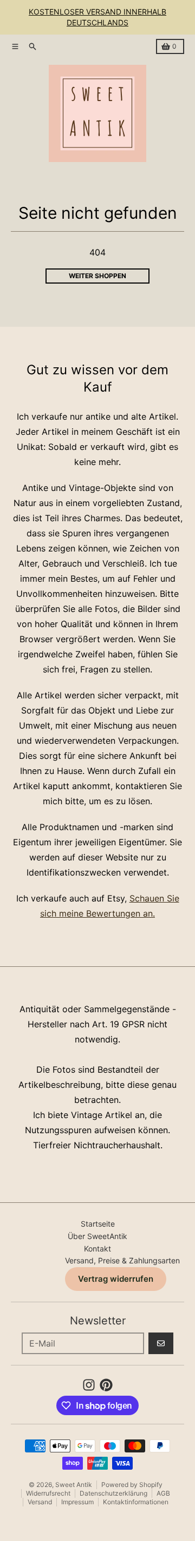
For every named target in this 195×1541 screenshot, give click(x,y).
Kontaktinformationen (135, 1502)
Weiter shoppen (97, 276)
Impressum (77, 1502)
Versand (40, 1502)
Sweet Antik (73, 1485)
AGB (163, 1493)
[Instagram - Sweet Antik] (88, 1384)
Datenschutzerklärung (113, 1493)
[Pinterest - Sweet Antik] (106, 1384)
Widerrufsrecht (48, 1493)
